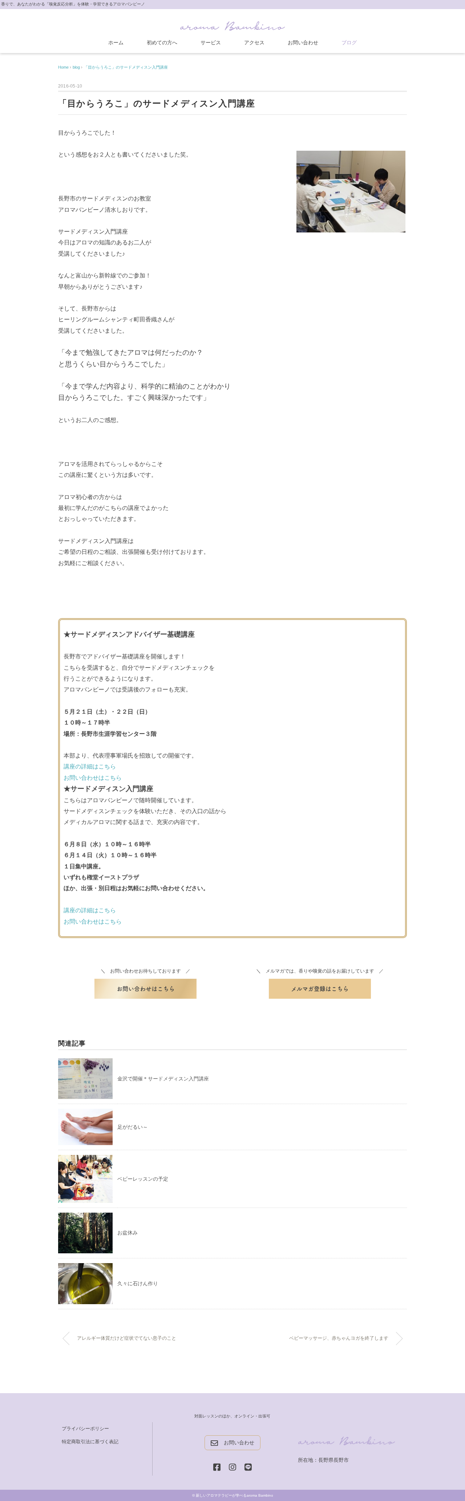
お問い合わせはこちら (93, 778)
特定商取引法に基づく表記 (90, 1441)
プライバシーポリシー (85, 1428)
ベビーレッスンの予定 (142, 1179)
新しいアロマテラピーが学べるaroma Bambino (234, 1495)
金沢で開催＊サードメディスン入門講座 (163, 1079)
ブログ (349, 42)
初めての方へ (162, 42)
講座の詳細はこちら (90, 766)
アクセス (254, 42)
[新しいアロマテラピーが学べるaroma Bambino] (232, 24)
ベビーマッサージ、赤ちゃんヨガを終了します (338, 1338)
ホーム (116, 42)
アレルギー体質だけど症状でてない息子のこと (126, 1338)
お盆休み (127, 1233)
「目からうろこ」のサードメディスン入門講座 (126, 67)
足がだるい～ (132, 1127)
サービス (211, 42)
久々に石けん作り (137, 1283)
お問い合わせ (303, 42)
